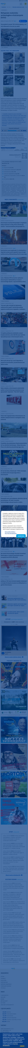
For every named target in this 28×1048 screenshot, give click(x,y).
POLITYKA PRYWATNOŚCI (11, 533)
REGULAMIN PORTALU (10, 532)
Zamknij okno (21, 536)
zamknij (22, 1046)
